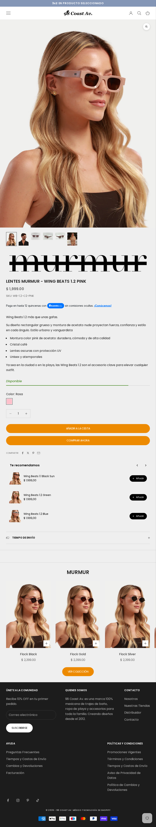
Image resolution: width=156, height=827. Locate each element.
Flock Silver (127, 654)
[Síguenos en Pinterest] (28, 800)
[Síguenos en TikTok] (38, 800)
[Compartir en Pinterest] (33, 452)
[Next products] (146, 465)
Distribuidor (132, 712)
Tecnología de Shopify (96, 810)
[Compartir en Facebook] (22, 452)
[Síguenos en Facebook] (8, 800)
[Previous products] (137, 465)
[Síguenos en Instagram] (18, 800)
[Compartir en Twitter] (27, 452)
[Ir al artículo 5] (60, 236)
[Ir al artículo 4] (48, 236)
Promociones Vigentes (124, 752)
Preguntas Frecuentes (22, 752)
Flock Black (28, 654)
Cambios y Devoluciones (24, 766)
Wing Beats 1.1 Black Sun (39, 476)
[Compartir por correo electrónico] (38, 452)
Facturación (15, 773)
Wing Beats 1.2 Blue (36, 514)
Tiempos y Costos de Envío (26, 759)
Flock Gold (78, 654)
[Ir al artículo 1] (11, 239)
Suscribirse (19, 728)
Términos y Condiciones (125, 759)
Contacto (131, 719)
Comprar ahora (78, 440)
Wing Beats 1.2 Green (37, 495)
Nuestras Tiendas (137, 706)
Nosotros (131, 699)
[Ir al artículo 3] (35, 236)
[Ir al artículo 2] (23, 239)
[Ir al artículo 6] (72, 239)
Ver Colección (78, 671)
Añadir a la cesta (78, 428)
